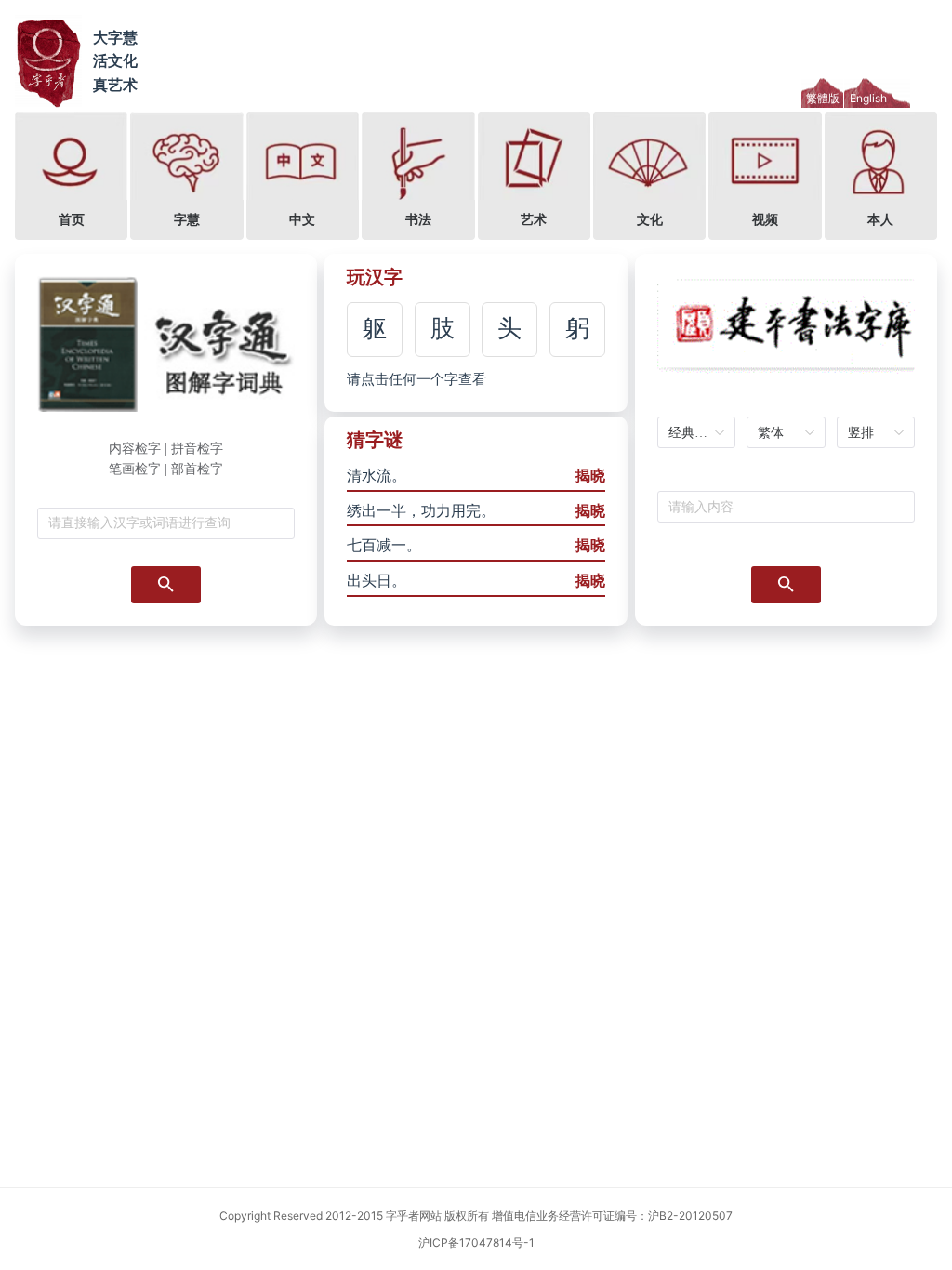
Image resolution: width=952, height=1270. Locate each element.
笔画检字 (135, 469)
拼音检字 (197, 449)
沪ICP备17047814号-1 (476, 1243)
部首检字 (197, 469)
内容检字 (135, 449)
